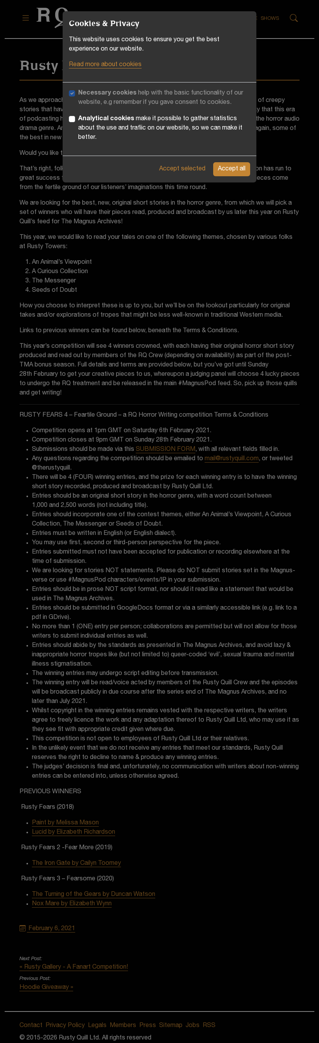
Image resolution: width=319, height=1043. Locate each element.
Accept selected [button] (182, 169)
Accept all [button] (231, 169)
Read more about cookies (105, 65)
